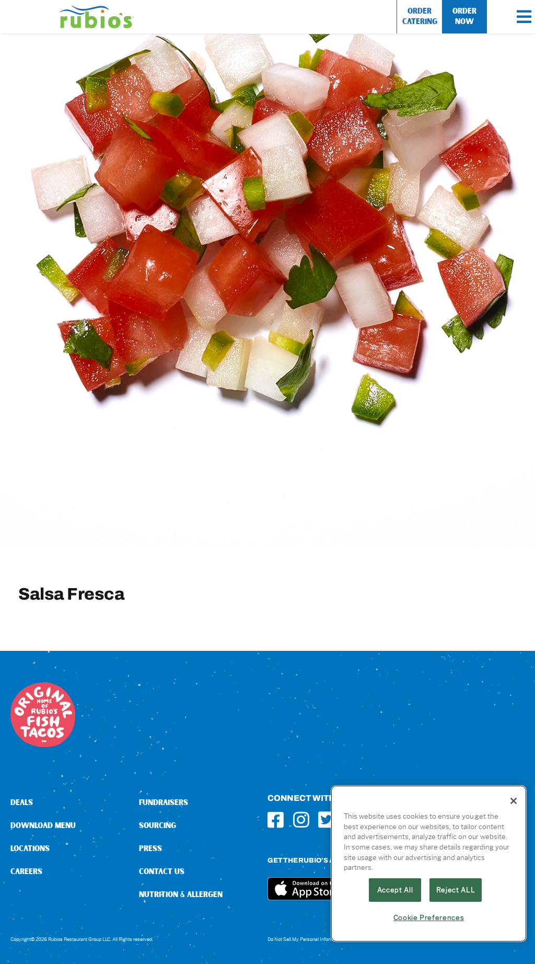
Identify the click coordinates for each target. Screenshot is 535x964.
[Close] (513, 800)
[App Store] (307, 881)
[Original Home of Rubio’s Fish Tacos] (42, 686)
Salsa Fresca (71, 593)
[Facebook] (276, 819)
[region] (429, 863)
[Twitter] (326, 819)
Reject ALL (455, 890)
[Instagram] (301, 819)
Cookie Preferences (428, 917)
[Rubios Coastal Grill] (97, 10)
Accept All (395, 890)
